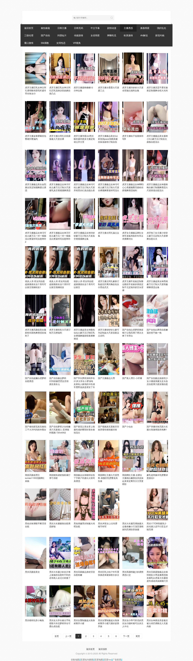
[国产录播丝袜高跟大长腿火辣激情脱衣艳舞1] (157, 407)
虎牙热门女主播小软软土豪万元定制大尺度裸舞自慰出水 (157, 235)
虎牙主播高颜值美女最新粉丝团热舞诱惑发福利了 (35, 332)
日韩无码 (78, 27)
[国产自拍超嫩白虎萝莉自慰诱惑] (35, 359)
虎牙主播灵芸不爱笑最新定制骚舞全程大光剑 (157, 89)
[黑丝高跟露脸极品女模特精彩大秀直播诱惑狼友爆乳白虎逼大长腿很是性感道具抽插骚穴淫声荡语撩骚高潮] (157, 553)
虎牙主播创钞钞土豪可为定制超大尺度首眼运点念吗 (108, 332)
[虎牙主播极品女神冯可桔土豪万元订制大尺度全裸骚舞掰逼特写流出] (108, 165)
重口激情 (28, 42)
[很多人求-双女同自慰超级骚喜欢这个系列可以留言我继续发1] (35, 262)
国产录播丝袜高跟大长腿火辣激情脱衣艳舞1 (157, 428)
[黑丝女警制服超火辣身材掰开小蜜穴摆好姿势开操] (108, 601)
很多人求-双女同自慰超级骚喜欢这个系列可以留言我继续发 (59, 284)
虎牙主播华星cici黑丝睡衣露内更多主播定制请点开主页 (84, 138)
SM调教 (45, 42)
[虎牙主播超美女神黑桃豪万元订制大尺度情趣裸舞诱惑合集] (157, 262)
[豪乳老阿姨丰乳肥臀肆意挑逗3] (157, 456)
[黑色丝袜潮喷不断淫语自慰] (35, 504)
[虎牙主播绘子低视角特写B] (133, 117)
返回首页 (28, 27)
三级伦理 (28, 35)
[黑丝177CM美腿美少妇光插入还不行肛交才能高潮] (157, 504)
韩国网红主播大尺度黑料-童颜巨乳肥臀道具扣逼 (108, 477)
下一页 (126, 636)
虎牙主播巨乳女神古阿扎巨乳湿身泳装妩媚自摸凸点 (59, 90)
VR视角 (77, 42)
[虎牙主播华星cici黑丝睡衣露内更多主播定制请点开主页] (84, 117)
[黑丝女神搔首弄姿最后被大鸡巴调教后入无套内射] (157, 601)
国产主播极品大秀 (106, 378)
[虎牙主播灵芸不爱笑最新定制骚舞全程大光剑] (157, 68)
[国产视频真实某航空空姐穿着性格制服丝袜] (108, 407)
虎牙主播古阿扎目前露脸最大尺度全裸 (59, 137)
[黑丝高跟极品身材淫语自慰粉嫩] (84, 553)
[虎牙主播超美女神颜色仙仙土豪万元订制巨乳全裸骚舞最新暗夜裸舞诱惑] (84, 311)
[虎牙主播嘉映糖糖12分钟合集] (84, 68)
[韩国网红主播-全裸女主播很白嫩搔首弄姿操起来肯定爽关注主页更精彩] (133, 456)
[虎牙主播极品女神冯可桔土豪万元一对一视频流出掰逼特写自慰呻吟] (60, 214)
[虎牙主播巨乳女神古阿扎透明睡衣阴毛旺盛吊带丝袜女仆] (35, 68)
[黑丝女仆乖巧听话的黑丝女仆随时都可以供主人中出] (133, 601)
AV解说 (144, 35)
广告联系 (117, 659)
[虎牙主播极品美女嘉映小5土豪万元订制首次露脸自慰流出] (157, 117)
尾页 (138, 636)
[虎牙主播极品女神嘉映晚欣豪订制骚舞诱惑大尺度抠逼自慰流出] (157, 165)
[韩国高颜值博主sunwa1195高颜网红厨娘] (35, 456)
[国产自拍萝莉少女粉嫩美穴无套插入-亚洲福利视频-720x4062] (60, 407)
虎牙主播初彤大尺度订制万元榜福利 (59, 331)
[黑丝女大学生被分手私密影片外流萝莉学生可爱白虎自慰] (60, 601)
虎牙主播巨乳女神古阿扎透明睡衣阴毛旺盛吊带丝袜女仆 (35, 90)
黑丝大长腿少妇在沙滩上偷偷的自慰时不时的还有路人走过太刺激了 (59, 574)
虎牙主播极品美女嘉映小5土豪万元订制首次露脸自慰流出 (157, 138)
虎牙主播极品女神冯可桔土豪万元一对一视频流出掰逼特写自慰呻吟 (59, 235)
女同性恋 (60, 42)
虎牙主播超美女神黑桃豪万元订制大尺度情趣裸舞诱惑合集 (157, 284)
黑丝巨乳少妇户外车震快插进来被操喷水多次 (108, 573)
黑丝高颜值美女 (32, 571)
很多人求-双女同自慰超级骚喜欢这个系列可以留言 (84, 284)
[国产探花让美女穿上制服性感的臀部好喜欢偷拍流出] (84, 407)
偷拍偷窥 (45, 27)
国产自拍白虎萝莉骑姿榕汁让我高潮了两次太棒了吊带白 (132, 332)
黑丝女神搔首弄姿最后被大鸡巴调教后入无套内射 (157, 623)
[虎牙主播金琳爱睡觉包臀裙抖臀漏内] (35, 117)
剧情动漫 (111, 27)
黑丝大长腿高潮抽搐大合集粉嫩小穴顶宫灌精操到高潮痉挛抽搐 (132, 526)
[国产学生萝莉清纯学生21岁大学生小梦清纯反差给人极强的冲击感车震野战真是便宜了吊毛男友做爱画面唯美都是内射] (84, 359)
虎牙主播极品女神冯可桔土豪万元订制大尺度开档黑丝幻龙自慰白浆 (84, 187)
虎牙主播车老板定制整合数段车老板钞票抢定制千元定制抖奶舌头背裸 (132, 286)
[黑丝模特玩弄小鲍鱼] (35, 601)
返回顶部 (102, 648)
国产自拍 (45, 35)
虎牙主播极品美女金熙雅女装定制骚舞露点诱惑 (35, 187)
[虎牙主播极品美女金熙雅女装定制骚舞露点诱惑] (35, 165)
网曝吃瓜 (111, 35)
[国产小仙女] (133, 407)
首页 (57, 636)
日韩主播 (61, 27)
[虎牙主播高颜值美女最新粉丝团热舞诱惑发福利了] (35, 311)
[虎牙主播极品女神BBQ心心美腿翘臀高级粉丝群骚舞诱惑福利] (133, 165)
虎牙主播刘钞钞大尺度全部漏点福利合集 (132, 89)
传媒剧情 (78, 35)
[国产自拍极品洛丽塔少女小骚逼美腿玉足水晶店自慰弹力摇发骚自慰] (157, 359)
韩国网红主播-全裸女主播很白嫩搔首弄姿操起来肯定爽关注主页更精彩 (132, 479)
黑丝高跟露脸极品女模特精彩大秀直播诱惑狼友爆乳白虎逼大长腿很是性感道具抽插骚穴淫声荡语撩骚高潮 (157, 577)
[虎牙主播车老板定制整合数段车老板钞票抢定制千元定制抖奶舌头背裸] (133, 262)
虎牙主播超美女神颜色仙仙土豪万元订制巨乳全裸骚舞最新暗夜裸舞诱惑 (84, 334)
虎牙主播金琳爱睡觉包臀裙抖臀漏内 (35, 137)
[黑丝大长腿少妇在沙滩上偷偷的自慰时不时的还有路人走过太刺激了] (60, 553)
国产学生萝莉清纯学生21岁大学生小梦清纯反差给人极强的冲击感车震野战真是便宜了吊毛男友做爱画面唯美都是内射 (84, 386)
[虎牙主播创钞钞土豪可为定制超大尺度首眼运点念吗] (108, 311)
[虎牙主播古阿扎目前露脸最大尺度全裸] (60, 117)
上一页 (68, 636)
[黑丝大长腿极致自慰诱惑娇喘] (60, 504)
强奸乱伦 (161, 27)
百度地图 (98, 659)
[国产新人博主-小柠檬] (133, 359)
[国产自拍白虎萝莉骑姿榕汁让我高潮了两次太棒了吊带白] (133, 311)
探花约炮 (159, 35)
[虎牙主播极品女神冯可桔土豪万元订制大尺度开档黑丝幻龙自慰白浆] (84, 165)
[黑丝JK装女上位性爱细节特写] (108, 504)
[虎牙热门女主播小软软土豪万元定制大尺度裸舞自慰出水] (157, 214)
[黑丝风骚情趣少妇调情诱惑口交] (133, 553)
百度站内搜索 (87, 659)
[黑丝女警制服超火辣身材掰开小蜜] (84, 601)
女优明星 (95, 35)
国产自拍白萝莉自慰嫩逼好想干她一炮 (157, 331)
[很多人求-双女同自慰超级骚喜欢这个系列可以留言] (84, 262)
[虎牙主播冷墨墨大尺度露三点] (108, 68)
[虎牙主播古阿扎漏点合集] (108, 214)
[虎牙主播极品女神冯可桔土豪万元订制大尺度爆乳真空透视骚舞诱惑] (60, 165)
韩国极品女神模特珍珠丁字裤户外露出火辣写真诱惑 (84, 477)
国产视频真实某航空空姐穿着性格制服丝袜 (108, 428)
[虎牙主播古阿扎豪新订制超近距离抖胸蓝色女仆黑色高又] (108, 262)
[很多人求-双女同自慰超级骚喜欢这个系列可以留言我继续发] (60, 262)
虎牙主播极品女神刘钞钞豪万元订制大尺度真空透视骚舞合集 (84, 235)
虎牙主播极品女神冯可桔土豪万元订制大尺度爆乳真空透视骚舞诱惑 (59, 187)
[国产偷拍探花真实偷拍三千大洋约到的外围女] (35, 407)
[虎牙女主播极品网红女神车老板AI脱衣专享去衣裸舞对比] (133, 214)
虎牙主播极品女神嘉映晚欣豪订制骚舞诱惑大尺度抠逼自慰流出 (157, 187)
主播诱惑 (128, 27)
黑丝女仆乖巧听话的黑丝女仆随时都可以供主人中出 (132, 623)
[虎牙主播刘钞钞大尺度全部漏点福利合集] (133, 68)
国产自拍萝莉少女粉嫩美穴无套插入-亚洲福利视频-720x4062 (59, 429)
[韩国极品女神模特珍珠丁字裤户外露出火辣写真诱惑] (84, 456)
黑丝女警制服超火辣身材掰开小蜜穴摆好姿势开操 (108, 623)
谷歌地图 (75, 659)
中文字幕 (95, 27)
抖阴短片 (61, 35)
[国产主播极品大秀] (108, 359)
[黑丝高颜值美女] (35, 553)
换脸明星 (144, 27)
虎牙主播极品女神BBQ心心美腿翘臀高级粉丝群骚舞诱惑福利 (133, 187)
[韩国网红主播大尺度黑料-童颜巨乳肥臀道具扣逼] (108, 456)
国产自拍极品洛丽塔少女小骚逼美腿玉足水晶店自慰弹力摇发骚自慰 (157, 381)
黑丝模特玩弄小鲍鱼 (34, 620)
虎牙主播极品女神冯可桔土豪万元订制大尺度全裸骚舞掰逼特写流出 (108, 187)
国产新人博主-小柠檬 (132, 378)
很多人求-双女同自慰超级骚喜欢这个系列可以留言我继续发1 (35, 284)
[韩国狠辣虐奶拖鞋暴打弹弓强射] (60, 456)
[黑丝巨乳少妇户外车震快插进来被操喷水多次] (108, 553)
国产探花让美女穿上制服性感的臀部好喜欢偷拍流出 (84, 429)
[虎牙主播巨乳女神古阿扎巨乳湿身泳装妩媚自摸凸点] (60, 68)
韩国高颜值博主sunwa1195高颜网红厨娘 (34, 477)
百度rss (107, 659)
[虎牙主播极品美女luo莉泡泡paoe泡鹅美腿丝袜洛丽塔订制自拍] (108, 117)
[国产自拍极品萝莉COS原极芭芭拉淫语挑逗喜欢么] (60, 359)
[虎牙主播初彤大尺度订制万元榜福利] (60, 311)
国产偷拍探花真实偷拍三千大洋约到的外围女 (35, 428)
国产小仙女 (127, 426)
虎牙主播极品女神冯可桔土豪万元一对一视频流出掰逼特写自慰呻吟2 (35, 237)
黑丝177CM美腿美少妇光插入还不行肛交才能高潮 (157, 526)
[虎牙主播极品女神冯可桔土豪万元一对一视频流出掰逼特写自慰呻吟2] (35, 214)
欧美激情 (128, 35)
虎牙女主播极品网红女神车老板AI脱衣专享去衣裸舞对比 (132, 235)
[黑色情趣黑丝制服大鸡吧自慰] (84, 504)
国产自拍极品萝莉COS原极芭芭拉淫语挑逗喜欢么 (59, 381)
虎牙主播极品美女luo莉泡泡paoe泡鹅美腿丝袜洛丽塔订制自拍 (108, 138)
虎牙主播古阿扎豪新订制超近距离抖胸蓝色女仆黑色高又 (108, 284)
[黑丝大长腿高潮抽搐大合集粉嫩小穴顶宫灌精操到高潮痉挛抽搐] (133, 504)
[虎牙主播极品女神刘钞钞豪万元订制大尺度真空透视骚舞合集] (84, 214)
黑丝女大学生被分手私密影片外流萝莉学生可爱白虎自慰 (59, 623)
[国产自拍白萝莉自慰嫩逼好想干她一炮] (157, 311)
